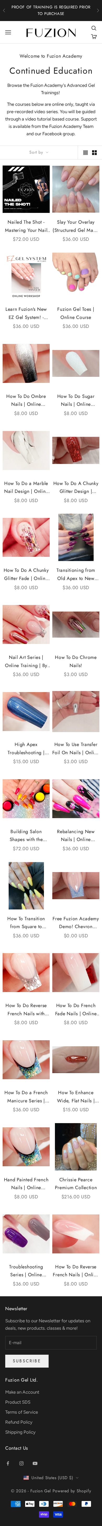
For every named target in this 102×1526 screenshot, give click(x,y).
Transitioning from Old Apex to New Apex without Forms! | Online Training (76, 574)
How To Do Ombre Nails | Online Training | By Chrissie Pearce (26, 400)
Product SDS (17, 1402)
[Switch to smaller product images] (94, 152)
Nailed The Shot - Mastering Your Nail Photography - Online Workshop (26, 226)
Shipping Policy (20, 1432)
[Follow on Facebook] (7, 1463)
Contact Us (16, 1448)
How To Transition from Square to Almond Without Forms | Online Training (26, 923)
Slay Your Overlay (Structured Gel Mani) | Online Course (76, 226)
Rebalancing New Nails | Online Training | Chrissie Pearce (75, 836)
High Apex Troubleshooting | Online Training (26, 749)
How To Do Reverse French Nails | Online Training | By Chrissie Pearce (76, 1271)
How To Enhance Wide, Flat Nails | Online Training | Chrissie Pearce (76, 1097)
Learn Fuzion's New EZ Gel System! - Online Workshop (26, 313)
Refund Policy (18, 1422)
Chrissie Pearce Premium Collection (76, 1183)
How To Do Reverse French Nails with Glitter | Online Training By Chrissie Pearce (26, 1010)
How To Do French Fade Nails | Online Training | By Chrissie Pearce (76, 1010)
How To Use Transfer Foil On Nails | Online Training (75, 749)
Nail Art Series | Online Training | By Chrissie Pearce (26, 661)
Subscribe (27, 1361)
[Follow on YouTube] (35, 1463)
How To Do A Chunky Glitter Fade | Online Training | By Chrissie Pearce (26, 574)
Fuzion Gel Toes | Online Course (75, 313)
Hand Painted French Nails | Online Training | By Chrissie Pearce (26, 1184)
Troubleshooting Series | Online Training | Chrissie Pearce (26, 1271)
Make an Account (22, 1392)
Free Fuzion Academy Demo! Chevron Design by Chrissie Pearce (76, 923)
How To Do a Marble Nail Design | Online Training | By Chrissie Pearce (26, 488)
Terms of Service (21, 1412)
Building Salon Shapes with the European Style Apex (26, 836)
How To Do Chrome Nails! (76, 661)
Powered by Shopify (72, 1491)
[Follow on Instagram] (21, 1463)
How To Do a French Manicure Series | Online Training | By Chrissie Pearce (26, 1097)
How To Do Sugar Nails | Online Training (76, 400)
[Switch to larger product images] (85, 152)
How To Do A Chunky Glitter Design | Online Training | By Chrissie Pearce (76, 488)
